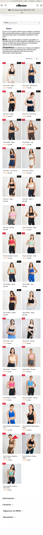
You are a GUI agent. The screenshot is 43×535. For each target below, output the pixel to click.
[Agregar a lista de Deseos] (7, 84)
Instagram (38, 1)
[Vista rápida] (9, 84)
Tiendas (26, 1)
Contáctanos (32, 1)
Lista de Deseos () (18, 1)
